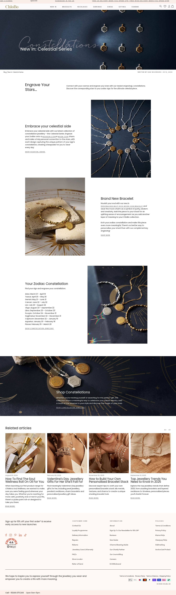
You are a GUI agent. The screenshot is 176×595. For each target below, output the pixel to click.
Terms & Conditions (163, 526)
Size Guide (114, 540)
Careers (113, 559)
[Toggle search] (161, 6)
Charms (135, 7)
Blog (5, 72)
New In (53, 7)
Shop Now (105, 235)
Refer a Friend (77, 564)
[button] (30, 543)
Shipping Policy (165, 576)
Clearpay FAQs (161, 540)
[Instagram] (10, 535)
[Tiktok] (25, 535)
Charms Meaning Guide (119, 545)
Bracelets (67, 7)
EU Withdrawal (115, 564)
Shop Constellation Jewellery (39, 328)
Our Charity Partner (117, 549)
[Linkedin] (20, 535)
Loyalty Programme (79, 530)
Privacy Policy (160, 530)
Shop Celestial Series (35, 152)
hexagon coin (49, 137)
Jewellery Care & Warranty (82, 549)
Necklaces (82, 7)
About (112, 526)
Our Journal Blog (116, 554)
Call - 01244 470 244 (14, 593)
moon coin (63, 137)
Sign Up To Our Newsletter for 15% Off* (124, 530)
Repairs (75, 540)
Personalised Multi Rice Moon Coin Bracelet (122, 206)
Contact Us (76, 526)
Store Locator (77, 559)
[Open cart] (172, 6)
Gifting (122, 7)
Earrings (97, 7)
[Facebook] (6, 535)
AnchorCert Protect (162, 549)
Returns (75, 545)
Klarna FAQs (160, 535)
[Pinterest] (15, 535)
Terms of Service (152, 576)
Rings (110, 7)
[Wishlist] (165, 6)
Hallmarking (160, 545)
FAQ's (74, 554)
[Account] (169, 6)
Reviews (113, 535)
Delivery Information (80, 535)
